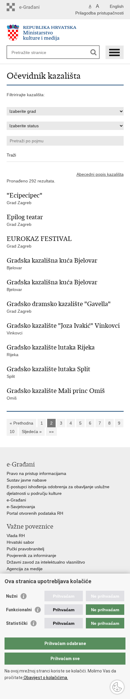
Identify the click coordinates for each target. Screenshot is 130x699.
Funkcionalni (19, 609)
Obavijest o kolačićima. (45, 677)
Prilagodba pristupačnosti (99, 13)
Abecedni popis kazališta (100, 174)
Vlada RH (16, 535)
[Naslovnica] (65, 32)
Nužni (12, 596)
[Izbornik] (115, 52)
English (117, 6)
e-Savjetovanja (21, 506)
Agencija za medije (25, 568)
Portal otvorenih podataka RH (35, 513)
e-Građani (16, 500)
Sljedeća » (32, 431)
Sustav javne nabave (27, 480)
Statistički (17, 623)
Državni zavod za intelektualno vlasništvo (46, 562)
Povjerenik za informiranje (31, 555)
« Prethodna (21, 423)
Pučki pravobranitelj (25, 548)
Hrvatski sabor (20, 542)
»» (51, 431)
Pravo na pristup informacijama (36, 473)
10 (12, 431)
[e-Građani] (32, 7)
